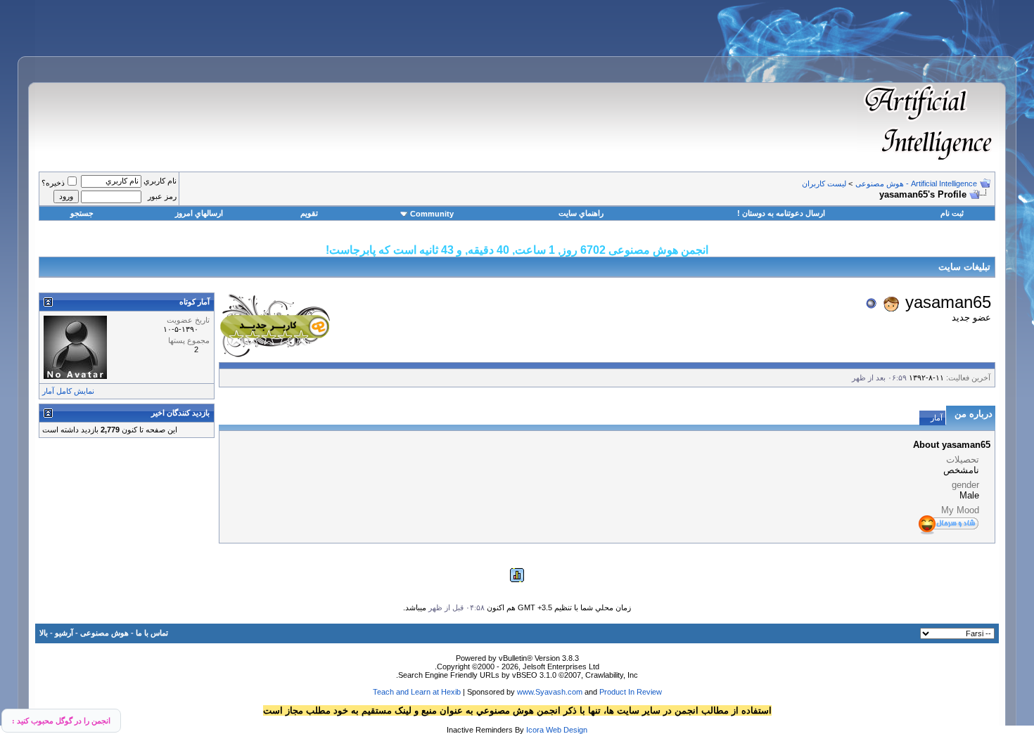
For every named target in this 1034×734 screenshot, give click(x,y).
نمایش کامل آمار (68, 391)
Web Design (566, 730)
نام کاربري (160, 180)
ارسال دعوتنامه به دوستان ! (781, 213)
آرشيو (64, 633)
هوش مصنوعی (104, 633)
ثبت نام (952, 213)
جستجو (82, 213)
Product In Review (630, 692)
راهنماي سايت (581, 213)
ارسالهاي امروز (199, 213)
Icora (535, 730)
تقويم (309, 213)
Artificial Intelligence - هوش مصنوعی (916, 183)
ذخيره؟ (53, 183)
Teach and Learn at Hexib (417, 692)
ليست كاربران (824, 183)
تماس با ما (152, 633)
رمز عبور (162, 196)
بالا (43, 633)
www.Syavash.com (549, 692)
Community (432, 214)
